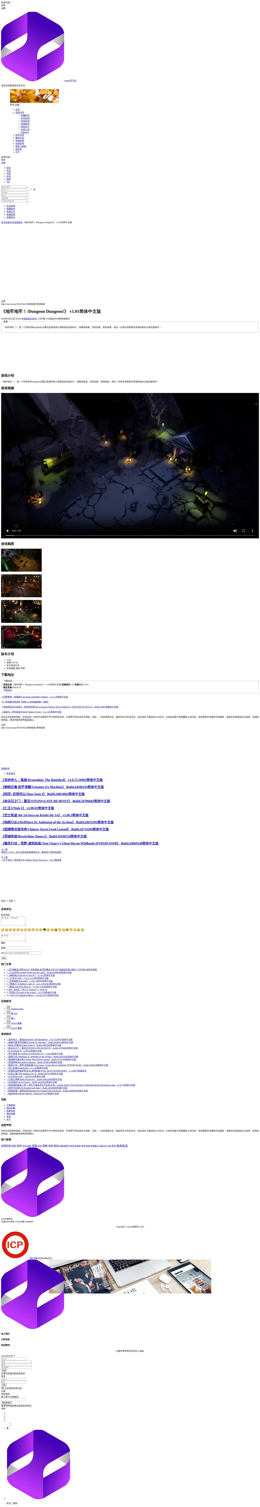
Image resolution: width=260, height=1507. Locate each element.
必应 (8, 176)
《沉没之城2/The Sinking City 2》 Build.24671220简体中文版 (34, 1074)
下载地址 (7, 690)
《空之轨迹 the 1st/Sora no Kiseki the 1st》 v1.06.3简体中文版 (45, 815)
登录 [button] (3, 5)
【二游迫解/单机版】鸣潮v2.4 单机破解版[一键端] (24, 702)
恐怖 (13, 1146)
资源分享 (19, 112)
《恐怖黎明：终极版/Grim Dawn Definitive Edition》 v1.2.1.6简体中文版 (34, 697)
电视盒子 (25, 127)
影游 (40, 1146)
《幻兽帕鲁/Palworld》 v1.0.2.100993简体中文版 (30, 981)
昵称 (3, 948)
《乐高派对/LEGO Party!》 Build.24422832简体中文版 (31, 1082)
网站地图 (10, 1114)
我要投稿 (10, 1111)
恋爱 (83, 1146)
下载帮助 (10, 1105)
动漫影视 (19, 143)
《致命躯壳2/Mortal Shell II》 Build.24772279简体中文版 (32, 1093)
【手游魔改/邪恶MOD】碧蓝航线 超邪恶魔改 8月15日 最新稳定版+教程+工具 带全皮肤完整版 (52, 969)
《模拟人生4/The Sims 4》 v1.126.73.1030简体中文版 (32, 987)
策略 (45, 1145)
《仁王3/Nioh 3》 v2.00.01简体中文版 (27, 808)
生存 (24, 1146)
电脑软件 (25, 115)
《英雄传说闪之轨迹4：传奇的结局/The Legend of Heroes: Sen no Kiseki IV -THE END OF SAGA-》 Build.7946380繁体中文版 (59, 707)
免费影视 (10, 214)
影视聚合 (94, 1146)
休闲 (50, 1145)
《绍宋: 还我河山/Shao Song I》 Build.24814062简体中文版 (43, 794)
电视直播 (63, 1146)
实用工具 (25, 129)
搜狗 (8, 179)
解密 (79, 1146)
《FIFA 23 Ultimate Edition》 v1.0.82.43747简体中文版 (34, 995)
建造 (29, 1146)
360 (8, 182)
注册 (3, 8)
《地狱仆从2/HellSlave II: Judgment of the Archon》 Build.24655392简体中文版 (57, 822)
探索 (88, 1146)
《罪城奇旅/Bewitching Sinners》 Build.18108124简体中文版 (44, 836)
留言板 (18, 149)
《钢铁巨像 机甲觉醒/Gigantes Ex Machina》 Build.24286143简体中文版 (52, 787)
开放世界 (72, 1146)
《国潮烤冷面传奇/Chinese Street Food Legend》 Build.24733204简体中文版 (55, 829)
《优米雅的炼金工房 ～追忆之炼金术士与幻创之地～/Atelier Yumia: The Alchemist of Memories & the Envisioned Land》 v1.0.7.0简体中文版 (70, 1085)
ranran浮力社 (70, 80)
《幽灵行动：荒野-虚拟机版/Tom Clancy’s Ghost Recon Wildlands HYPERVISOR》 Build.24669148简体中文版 (80, 843)
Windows (25, 132)
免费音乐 (10, 217)
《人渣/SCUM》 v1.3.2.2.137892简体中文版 (28, 978)
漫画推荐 (19, 140)
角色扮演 (10, 773)
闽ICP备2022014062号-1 (41, 1258)
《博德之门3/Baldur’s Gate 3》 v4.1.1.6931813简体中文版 (34, 984)
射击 (114, 1146)
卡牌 (109, 1146)
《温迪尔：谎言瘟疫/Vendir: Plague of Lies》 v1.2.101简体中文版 (31, 712)
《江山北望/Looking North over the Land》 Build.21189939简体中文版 (40, 972)
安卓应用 (25, 118)
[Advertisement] (130, 243)
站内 (8, 168)
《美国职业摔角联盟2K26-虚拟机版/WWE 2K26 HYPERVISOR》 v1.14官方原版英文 (46, 1071)
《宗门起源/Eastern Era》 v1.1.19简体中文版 (27, 1068)
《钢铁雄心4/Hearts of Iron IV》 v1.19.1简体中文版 (31, 975)
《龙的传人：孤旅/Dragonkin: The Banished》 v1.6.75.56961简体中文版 (52, 780)
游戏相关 (25, 124)
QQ (2, 953)
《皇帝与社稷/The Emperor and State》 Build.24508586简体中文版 (36, 1088)
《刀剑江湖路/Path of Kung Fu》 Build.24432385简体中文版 (34, 1079)
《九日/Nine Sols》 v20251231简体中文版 (25, 1076)
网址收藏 (10, 1108)
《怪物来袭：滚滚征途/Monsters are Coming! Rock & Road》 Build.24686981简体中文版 (47, 1091)
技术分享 (19, 135)
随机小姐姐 (20, 146)
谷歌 (8, 173)
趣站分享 (19, 138)
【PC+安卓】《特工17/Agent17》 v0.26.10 (27, 989)
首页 (17, 110)
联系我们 (29, 720)
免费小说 (103, 1146)
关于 (17, 152)
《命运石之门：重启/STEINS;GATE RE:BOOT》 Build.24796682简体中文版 (55, 801)
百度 (8, 170)
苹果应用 (25, 121)
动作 (19, 1145)
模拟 (56, 1145)
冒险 (34, 1145)
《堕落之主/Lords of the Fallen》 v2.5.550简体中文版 (32, 992)
